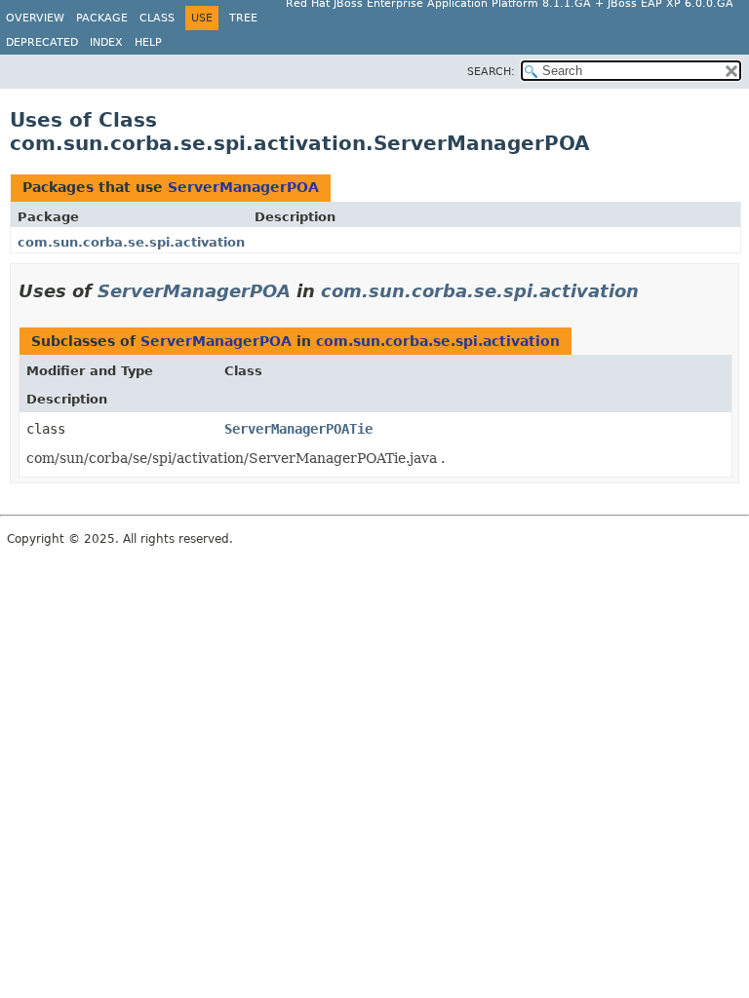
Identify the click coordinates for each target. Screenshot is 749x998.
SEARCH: (491, 71)
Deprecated (42, 42)
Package (102, 18)
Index (106, 42)
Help (148, 42)
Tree (243, 18)
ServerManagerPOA (243, 187)
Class (157, 18)
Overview (35, 18)
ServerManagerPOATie (298, 429)
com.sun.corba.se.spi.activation (131, 242)
